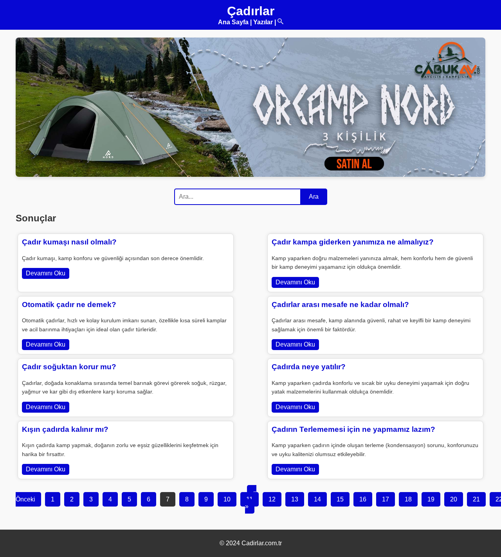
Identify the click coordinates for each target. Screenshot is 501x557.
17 (385, 499)
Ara (314, 196)
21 (476, 499)
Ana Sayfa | (235, 22)
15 (340, 499)
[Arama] (280, 22)
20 (453, 499)
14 (317, 499)
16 (362, 499)
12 (272, 499)
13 (294, 499)
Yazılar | (264, 22)
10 (227, 499)
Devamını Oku (45, 273)
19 (430, 499)
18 (408, 499)
